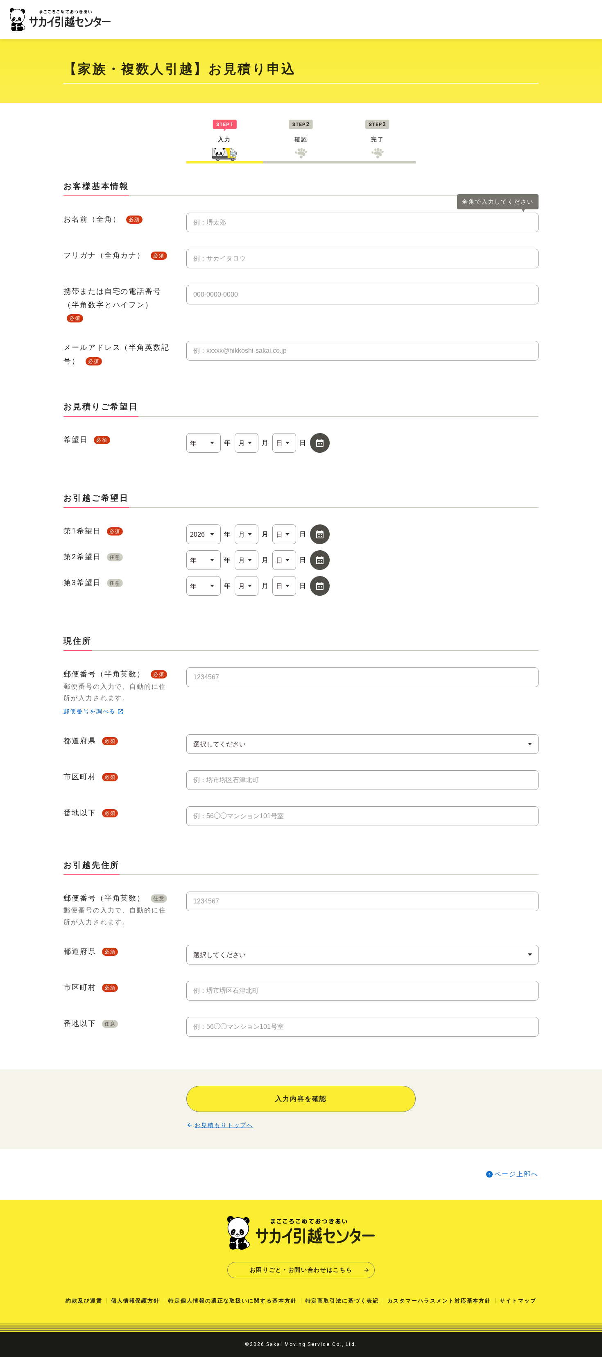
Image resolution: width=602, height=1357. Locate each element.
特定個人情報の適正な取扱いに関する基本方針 (232, 1301)
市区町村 (89, 776)
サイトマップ (518, 1301)
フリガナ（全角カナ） (114, 255)
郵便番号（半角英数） (114, 692)
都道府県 (89, 740)
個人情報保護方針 (135, 1301)
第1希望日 (91, 530)
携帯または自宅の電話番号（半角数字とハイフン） (112, 304)
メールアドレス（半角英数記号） (116, 354)
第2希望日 (91, 556)
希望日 (85, 439)
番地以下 (89, 812)
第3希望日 (91, 582)
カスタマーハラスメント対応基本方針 (439, 1301)
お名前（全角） (101, 219)
